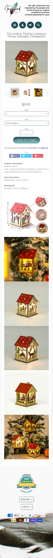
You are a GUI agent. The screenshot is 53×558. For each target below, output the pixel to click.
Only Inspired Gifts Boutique (29, 545)
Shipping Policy (18, 528)
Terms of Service (26, 534)
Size (26, 119)
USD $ (25, 506)
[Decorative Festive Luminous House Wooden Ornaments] (15, 93)
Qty (26, 129)
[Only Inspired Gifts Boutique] (12, 10)
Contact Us (18, 531)
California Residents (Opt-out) (26, 537)
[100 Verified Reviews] (26, 494)
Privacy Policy (33, 531)
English (25, 499)
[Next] (47, 92)
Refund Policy (35, 528)
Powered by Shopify (26, 549)
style (26, 110)
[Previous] (6, 92)
